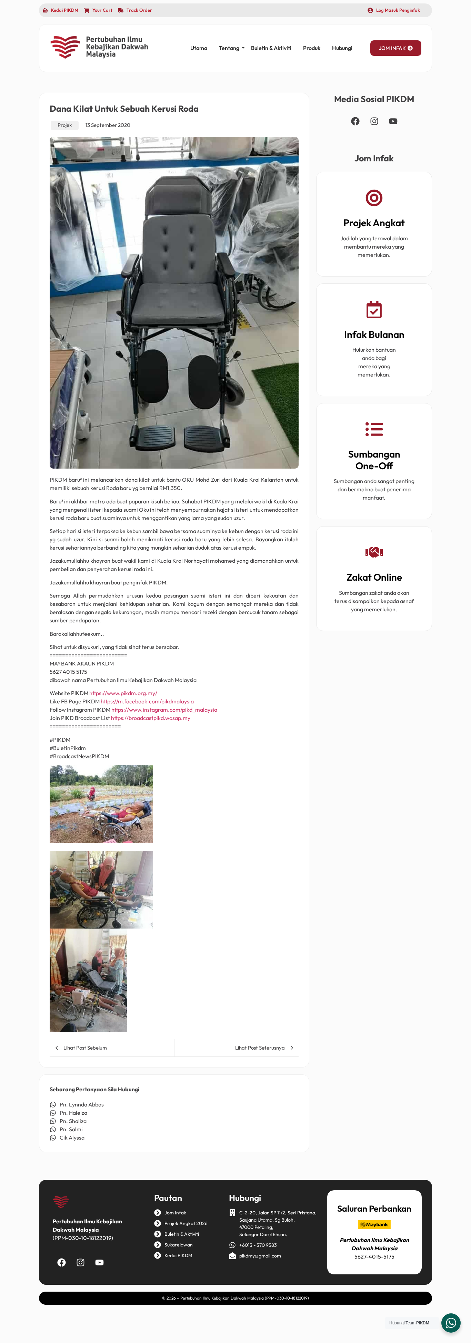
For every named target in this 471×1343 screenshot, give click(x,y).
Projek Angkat (374, 223)
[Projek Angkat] (374, 199)
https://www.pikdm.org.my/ (123, 693)
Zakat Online (374, 577)
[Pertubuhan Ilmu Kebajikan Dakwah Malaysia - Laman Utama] (99, 47)
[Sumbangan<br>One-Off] (374, 430)
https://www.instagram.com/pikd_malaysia (164, 709)
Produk (311, 47)
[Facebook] (355, 121)
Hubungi (342, 47)
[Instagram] (374, 121)
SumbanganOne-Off (374, 460)
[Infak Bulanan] (374, 311)
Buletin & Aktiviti (271, 47)
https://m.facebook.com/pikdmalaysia (147, 701)
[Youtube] (393, 121)
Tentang (229, 47)
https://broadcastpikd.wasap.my (150, 717)
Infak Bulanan (374, 334)
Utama (198, 47)
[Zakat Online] (374, 553)
